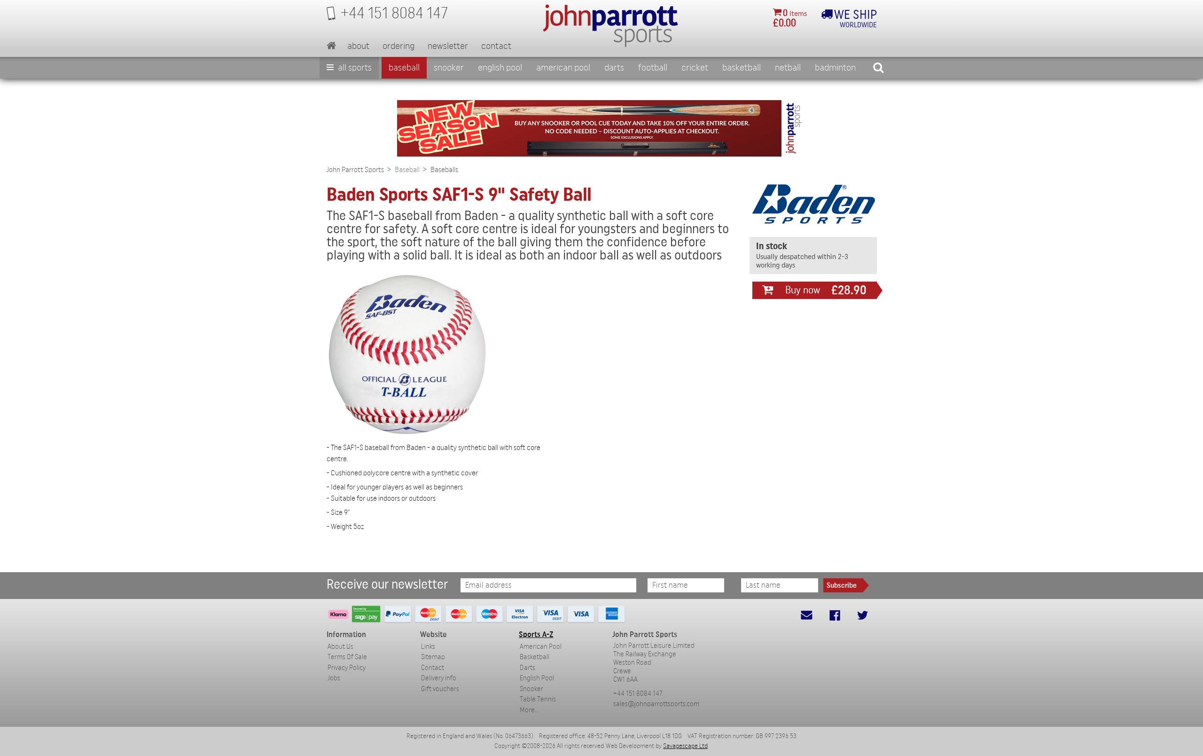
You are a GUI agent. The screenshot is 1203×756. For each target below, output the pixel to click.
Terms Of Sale (347, 657)
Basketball (741, 67)
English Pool (537, 678)
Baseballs (444, 169)
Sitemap (433, 657)
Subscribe (842, 585)
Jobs (334, 678)
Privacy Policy (347, 667)
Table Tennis (538, 699)
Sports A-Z (536, 634)
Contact (496, 46)
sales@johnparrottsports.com (656, 704)
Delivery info (438, 678)
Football (652, 67)
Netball (788, 67)
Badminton (835, 67)
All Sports (354, 67)
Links (428, 646)
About (358, 46)
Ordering (398, 46)
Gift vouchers (440, 689)
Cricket (694, 67)
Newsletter (448, 46)
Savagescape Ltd (685, 746)
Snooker (449, 67)
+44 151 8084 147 (638, 693)
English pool (500, 67)
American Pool (563, 67)
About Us (340, 646)
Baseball (404, 67)
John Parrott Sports (355, 169)
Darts (614, 67)
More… (529, 710)
